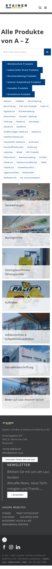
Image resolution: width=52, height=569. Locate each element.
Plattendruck (9, 157)
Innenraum (34, 142)
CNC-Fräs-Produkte (28, 106)
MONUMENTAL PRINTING (15, 524)
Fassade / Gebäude (28, 116)
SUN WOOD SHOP (29, 517)
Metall (19, 152)
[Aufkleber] (26, 296)
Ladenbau (8, 152)
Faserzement (10, 116)
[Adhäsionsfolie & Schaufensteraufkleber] (26, 328)
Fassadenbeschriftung (19, 367)
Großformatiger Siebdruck (16, 131)
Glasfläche (21, 126)
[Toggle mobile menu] (45, 7)
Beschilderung (34, 101)
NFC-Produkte (32, 152)
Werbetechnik (10, 177)
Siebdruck (8, 162)
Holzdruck (36, 131)
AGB (24, 562)
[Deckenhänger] (26, 199)
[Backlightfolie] (26, 231)
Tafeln (44, 162)
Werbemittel (28, 172)
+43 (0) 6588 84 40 (11, 449)
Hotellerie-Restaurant (14, 137)
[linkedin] (18, 547)
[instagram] (11, 547)
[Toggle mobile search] (40, 7)
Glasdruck (8, 126)
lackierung (32, 147)
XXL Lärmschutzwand (30, 177)
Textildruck (9, 167)
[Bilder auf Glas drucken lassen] (26, 393)
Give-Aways (34, 121)
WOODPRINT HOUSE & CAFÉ (16, 520)
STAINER (6, 513)
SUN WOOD (8, 517)
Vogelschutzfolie (11, 172)
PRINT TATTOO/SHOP (27, 513)
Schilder (43, 157)
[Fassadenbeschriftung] (26, 361)
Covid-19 (44, 106)
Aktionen (8, 101)
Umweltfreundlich (25, 167)
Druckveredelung (26, 111)
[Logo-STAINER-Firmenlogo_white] (8, 422)
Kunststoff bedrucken (14, 147)
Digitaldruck (9, 111)
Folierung (8, 121)
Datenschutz (14, 562)
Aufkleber (19, 101)
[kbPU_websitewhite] (4, 538)
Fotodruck (20, 121)
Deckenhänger (14, 205)
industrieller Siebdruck (14, 142)
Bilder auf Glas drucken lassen (24, 399)
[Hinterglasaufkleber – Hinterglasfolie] (26, 264)
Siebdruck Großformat (27, 162)
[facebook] (4, 547)
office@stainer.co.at (12, 452)
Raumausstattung (27, 157)
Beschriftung (10, 106)
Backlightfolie (13, 237)
